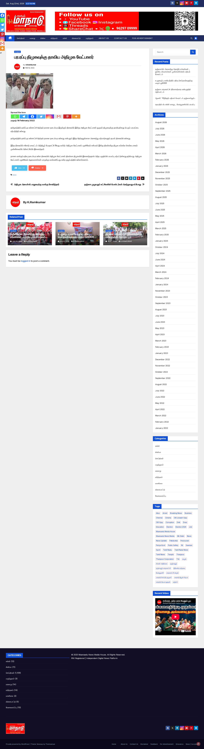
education (160, 527)
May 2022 (159, 403)
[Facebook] (32, 116)
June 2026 (160, 135)
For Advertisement (142, 38)
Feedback (154, 744)
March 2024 (161, 272)
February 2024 (162, 278)
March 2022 (160, 415)
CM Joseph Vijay (180, 518)
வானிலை (159, 483)
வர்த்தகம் (54, 38)
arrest (165, 513)
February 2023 (162, 347)
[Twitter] (41, 116)
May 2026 (159, 141)
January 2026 (161, 166)
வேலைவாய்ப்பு (160, 496)
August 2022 (161, 384)
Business (188, 513)
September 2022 (162, 378)
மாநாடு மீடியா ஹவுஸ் (163, 582)
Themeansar (50, 744)
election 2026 (181, 527)
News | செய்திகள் (192, 744)
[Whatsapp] (15, 116)
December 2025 (162, 172)
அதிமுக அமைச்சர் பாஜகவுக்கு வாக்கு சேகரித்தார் (36, 184)
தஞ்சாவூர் (173, 564)
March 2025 (160, 228)
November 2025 (162, 178)
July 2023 (159, 316)
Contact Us (120, 38)
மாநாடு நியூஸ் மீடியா (181, 577)
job (190, 527)
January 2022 (161, 428)
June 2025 (160, 210)
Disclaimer (144, 744)
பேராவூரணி (160, 573)
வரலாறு (32, 38)
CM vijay (159, 522)
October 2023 (161, 297)
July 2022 (159, 390)
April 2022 (160, 409)
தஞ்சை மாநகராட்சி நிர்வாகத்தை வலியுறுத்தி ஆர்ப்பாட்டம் (124, 235)
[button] (191, 38)
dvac (185, 522)
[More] (76, 116)
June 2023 (160, 322)
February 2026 (162, 160)
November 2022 (162, 365)
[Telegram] (24, 116)
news (14, 175)
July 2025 (159, 203)
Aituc (158, 513)
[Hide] (1, 53)
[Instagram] (50, 116)
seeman (189, 545)
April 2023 (160, 334)
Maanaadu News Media (165, 536)
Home (114, 744)
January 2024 (161, 284)
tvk (177, 559)
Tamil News (160, 554)
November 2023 (162, 291)
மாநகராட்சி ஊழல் (172, 573)
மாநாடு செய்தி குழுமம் (164, 577)
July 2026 (159, 128)
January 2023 (161, 353)
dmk (178, 522)
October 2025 (161, 185)
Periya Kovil (160, 545)
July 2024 (160, 253)
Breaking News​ (176, 513)
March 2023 (160, 341)
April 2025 (160, 222)
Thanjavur (180, 554)
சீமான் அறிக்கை (161, 564)
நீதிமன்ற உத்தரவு (179, 568)
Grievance (179, 744)
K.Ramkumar (31, 65)
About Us (104, 38)
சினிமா (42, 38)
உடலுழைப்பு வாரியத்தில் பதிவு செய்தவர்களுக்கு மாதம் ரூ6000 (76, 235)
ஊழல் (184, 559)
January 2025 (161, 241)
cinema (168, 518)
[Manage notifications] (198, 744)
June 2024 (160, 259)
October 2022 (161, 372)
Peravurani (185, 541)
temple (171, 554)
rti (182, 545)
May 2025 (159, 216)
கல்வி (65, 38)
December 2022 (162, 359)
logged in (25, 261)
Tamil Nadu (167, 550)
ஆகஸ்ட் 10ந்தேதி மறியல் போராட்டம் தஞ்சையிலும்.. (175, 98)
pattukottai (174, 541)
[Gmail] (59, 116)
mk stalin (180, 536)
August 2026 (161, 122)
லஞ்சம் (175, 582)
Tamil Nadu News (181, 550)
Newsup (40, 744)
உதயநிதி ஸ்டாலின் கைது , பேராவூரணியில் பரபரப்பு (175, 104)
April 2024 (160, 266)
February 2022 (162, 422)
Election (170, 527)
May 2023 (159, 328)
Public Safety (173, 545)
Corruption (170, 522)
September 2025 (162, 191)
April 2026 (160, 147)
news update (161, 541)
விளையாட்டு (76, 38)
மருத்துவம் (90, 38)
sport (158, 550)
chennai (159, 518)
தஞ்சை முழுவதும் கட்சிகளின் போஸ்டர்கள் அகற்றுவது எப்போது (112, 184)
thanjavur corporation (165, 559)
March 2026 (160, 153)
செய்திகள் (21, 38)
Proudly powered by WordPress (18, 744)
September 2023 (162, 303)
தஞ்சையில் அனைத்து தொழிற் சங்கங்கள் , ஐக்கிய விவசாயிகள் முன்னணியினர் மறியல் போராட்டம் (28, 237)
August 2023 (161, 309)
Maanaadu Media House (165, 531)
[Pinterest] (67, 116)
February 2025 (162, 234)
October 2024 (161, 247)
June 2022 (160, 397)
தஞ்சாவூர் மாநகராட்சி (163, 568)
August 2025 (161, 197)
